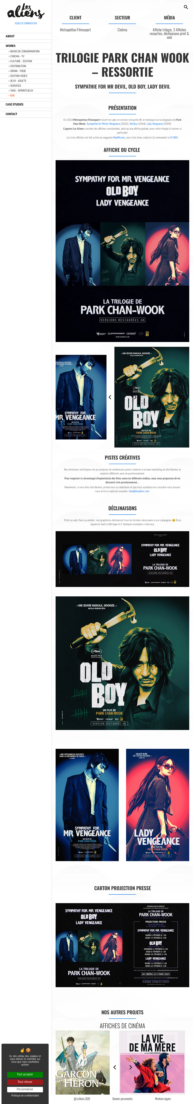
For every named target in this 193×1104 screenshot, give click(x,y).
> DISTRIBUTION (17, 66)
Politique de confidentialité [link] (25, 1095)
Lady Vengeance (155, 124)
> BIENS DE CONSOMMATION (24, 51)
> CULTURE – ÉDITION (20, 61)
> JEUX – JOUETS (17, 81)
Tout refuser (25, 1082)
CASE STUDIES (14, 104)
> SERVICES (14, 86)
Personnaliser (25, 1089)
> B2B (11, 95)
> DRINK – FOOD (17, 71)
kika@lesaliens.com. (139, 491)
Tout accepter (25, 1074)
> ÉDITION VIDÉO (17, 76)
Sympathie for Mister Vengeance (103, 124)
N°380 (173, 137)
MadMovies (119, 137)
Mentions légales (163, 1099)
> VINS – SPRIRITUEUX (20, 91)
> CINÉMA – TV (16, 56)
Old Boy (133, 124)
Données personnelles (123, 1099)
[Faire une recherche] (186, 7)
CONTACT (11, 114)
